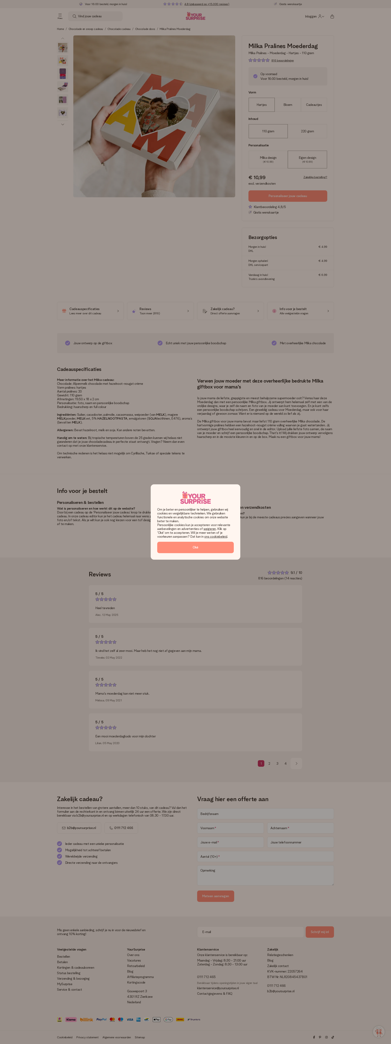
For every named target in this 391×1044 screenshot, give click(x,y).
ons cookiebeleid (215, 536)
